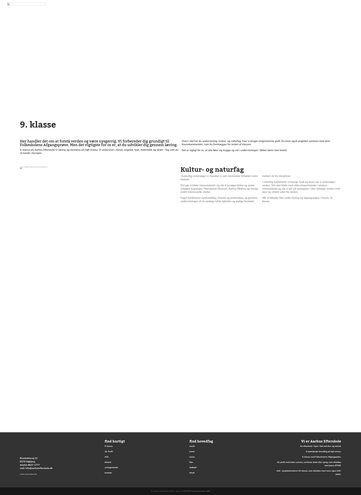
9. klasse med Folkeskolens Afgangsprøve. (321, 457)
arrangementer (345, 8)
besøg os (309, 4)
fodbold (192, 467)
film (191, 462)
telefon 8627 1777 (30, 465)
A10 (106, 457)
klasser (284, 8)
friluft (191, 472)
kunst (191, 451)
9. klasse (109, 446)
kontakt (353, 4)
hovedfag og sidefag (306, 8)
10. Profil (109, 451)
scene (192, 457)
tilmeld (342, 4)
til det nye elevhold (325, 4)
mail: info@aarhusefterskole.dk (36, 468)
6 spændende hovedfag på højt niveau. (323, 451)
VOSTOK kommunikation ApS (196, 491)
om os (327, 8)
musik (192, 446)
